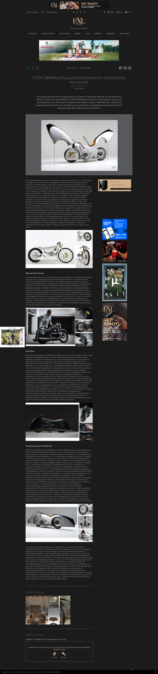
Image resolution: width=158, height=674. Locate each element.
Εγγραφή (111, 12)
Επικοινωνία (91, 670)
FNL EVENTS (110, 33)
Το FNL (97, 670)
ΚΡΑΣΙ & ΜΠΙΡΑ (64, 33)
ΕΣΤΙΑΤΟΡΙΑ (33, 33)
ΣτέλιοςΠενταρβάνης (118, 183)
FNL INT (129, 12)
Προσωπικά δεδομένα (122, 670)
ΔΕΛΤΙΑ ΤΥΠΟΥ (125, 33)
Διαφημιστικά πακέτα (105, 670)
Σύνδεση (120, 12)
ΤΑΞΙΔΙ (87, 33)
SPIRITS (77, 33)
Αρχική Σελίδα (72, 68)
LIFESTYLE (98, 33)
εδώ (60, 672)
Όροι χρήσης (113, 670)
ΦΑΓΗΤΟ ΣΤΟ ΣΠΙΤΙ (48, 33)
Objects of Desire (85, 68)
